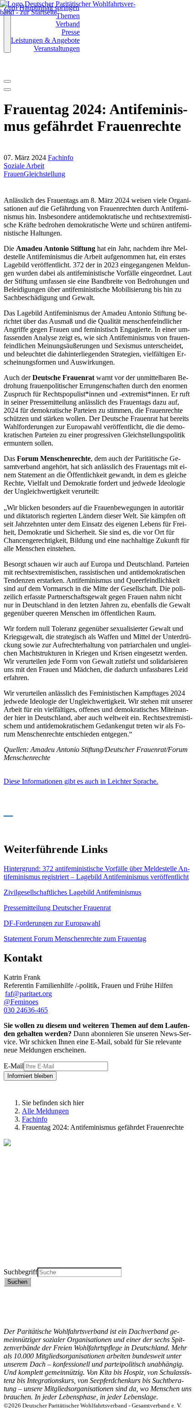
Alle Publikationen (30, 1239)
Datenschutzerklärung (35, 1299)
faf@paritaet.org (28, 993)
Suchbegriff (20, 1272)
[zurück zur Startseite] (73, 12)
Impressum (19, 1307)
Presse (71, 32)
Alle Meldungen (45, 1111)
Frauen (14, 174)
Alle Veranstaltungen (34, 1255)
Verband (68, 24)
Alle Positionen (26, 1247)
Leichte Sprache (27, 1263)
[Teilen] (7, 89)
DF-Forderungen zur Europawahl (52, 923)
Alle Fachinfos (25, 1230)
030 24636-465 (26, 1010)
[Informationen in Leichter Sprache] (8, 69)
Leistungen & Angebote (45, 40)
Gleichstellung (44, 174)
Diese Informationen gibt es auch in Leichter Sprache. (81, 781)
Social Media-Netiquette (38, 1315)
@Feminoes (21, 1002)
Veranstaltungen (57, 48)
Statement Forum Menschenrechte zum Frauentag (75, 938)
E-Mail (14, 1066)
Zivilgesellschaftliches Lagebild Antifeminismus (72, 892)
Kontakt (15, 1290)
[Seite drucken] (7, 81)
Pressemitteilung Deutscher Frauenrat (57, 908)
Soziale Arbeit (24, 166)
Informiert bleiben (30, 1075)
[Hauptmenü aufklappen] (7, 32)
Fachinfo (60, 157)
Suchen (17, 1281)
